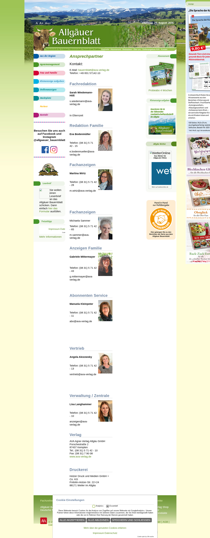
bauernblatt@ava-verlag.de (93, 70)
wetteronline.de (163, 187)
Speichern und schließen (131, 520)
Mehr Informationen (50, 236)
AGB (165, 521)
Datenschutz (111, 533)
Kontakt (164, 49)
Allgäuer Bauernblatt (52, 507)
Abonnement (116, 49)
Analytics (99, 506)
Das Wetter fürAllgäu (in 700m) (160, 157)
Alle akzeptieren (72, 520)
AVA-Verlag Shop (159, 507)
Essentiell (114, 506)
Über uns (137, 49)
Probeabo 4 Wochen (160, 90)
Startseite (105, 49)
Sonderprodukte (158, 513)
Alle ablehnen (98, 520)
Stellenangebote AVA (151, 49)
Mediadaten (127, 49)
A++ (48, 23)
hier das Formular (48, 210)
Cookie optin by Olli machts (145, 536)
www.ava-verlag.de (80, 456)
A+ (41, 23)
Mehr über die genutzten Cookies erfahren (105, 528)
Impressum (98, 533)
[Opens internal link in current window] (162, 87)
